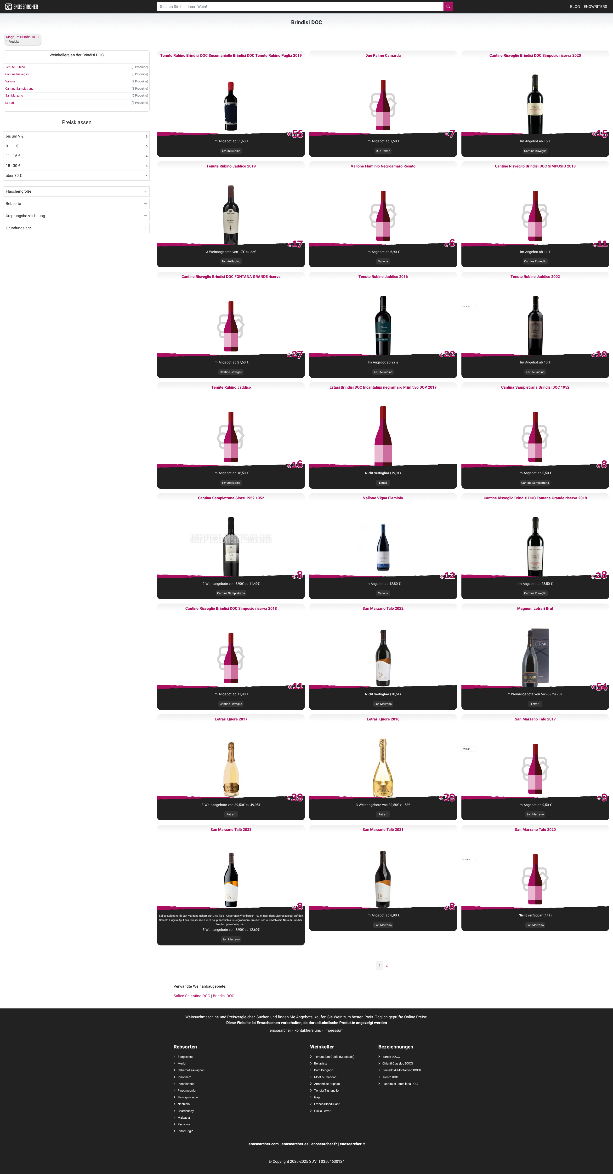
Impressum (334, 1030)
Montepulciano (188, 1097)
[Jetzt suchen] (448, 6)
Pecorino (184, 1124)
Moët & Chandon (325, 1077)
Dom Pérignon (323, 1070)
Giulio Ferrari (322, 1111)
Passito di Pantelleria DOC (400, 1084)
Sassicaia (346, 1057)
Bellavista (320, 1063)
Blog (575, 7)
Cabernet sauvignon (191, 1070)
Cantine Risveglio (16, 74)
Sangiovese (185, 1057)
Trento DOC (390, 1077)
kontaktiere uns (308, 1030)
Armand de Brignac (327, 1084)
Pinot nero (184, 1077)
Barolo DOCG (391, 1057)
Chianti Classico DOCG (397, 1063)
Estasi (383, 483)
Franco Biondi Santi (327, 1104)
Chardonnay (186, 1111)
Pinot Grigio (185, 1131)
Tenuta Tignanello (326, 1090)
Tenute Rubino (15, 67)
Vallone (10, 81)
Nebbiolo (184, 1104)
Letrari (9, 103)
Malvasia (184, 1118)
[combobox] (300, 6)
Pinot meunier (187, 1090)
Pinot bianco (186, 1084)
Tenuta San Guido (326, 1057)
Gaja (317, 1097)
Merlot (182, 1063)
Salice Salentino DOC (192, 996)
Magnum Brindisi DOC (22, 37)
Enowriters (595, 7)
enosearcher (280, 1030)
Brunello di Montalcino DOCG (401, 1070)
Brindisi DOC (223, 996)
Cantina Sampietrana (19, 88)
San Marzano (383, 704)
